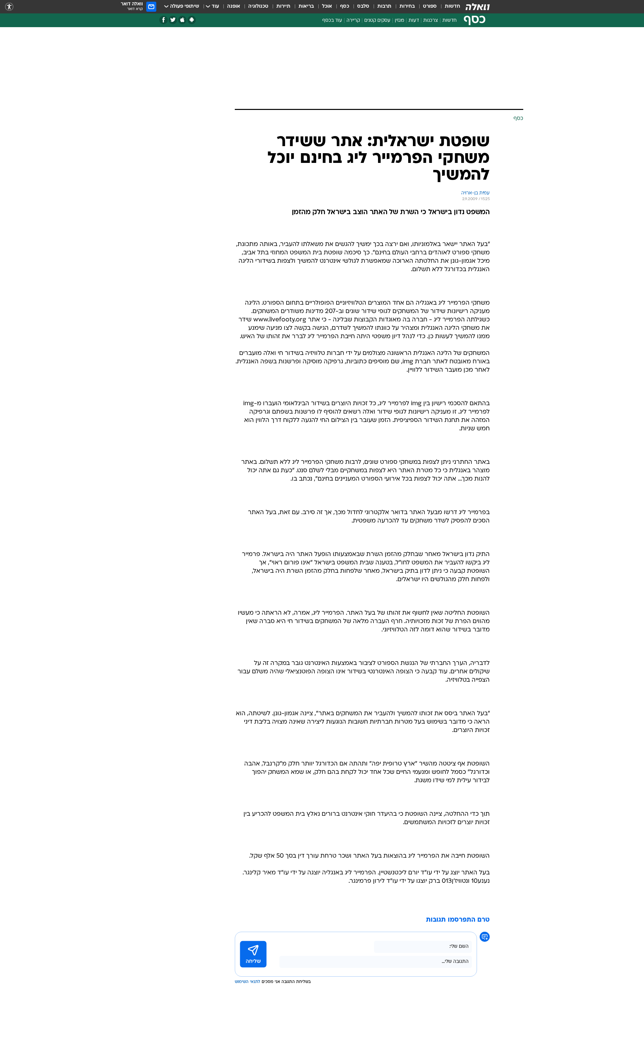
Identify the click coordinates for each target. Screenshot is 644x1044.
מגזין (399, 20)
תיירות (283, 6)
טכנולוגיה (258, 6)
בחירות (407, 6)
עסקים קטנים (377, 20)
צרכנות (430, 20)
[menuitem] (448, 6)
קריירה (353, 20)
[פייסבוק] (163, 20)
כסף (344, 6)
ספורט (430, 6)
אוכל (327, 6)
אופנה (233, 6)
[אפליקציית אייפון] (182, 20)
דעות (414, 20)
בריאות (306, 6)
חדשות (452, 6)
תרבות (384, 6)
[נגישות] (9, 7)
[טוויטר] (173, 20)
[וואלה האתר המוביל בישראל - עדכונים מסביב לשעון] (478, 6)
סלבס (363, 6)
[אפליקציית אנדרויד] (191, 20)
